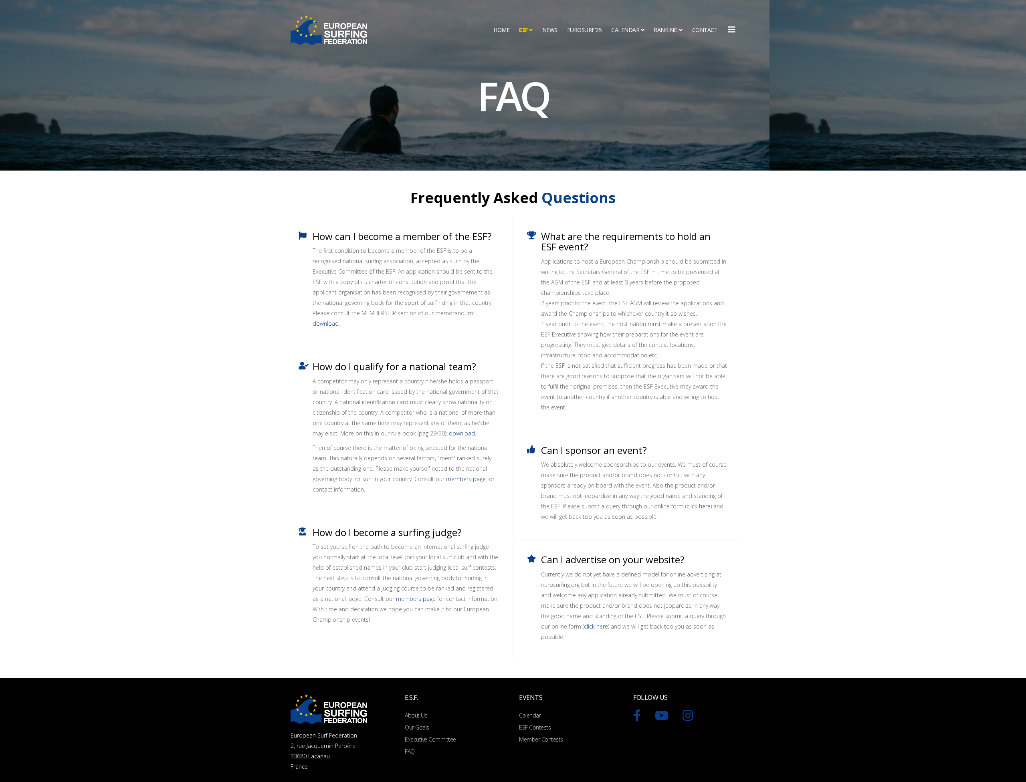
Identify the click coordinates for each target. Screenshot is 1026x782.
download (326, 323)
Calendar (530, 715)
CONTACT (705, 30)
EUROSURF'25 (584, 30)
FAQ (410, 751)
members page (466, 479)
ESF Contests (535, 727)
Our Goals (417, 727)
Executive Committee (430, 739)
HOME (501, 30)
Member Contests (541, 739)
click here (699, 506)
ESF (523, 30)
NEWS (549, 30)
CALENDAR (625, 30)
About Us (416, 715)
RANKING (666, 30)
